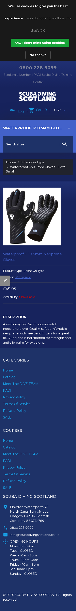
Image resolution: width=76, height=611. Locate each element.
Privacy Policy (14, 397)
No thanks (38, 55)
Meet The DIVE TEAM (20, 384)
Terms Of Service (17, 404)
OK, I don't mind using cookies (40, 43)
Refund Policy (14, 411)
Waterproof (23, 277)
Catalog (9, 377)
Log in (23, 111)
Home (11, 162)
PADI (7, 390)
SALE (7, 417)
